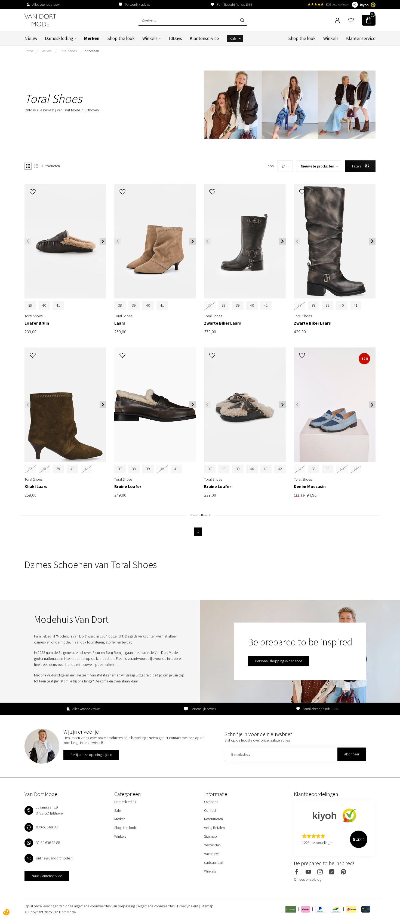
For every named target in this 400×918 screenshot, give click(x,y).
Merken (92, 38)
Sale (233, 38)
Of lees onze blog (307, 879)
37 (120, 468)
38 (120, 305)
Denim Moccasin (310, 486)
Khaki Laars (35, 486)
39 (30, 305)
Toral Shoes (68, 51)
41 (58, 305)
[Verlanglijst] (351, 20)
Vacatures (211, 853)
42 (280, 468)
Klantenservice (204, 38)
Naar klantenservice (47, 875)
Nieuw (30, 38)
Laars (119, 323)
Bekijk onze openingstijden (91, 754)
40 (44, 305)
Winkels (150, 38)
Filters (357, 166)
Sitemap (210, 836)
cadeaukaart (213, 862)
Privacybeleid (188, 906)
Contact (210, 810)
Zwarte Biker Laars (222, 323)
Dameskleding (59, 38)
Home (28, 51)
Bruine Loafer (127, 486)
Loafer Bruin (36, 323)
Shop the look (121, 38)
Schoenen (92, 51)
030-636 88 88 (47, 827)
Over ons (211, 801)
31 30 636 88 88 (48, 842)
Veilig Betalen (214, 827)
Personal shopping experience (278, 660)
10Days (175, 38)
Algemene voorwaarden (157, 906)
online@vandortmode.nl (54, 858)
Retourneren (213, 818)
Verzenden (212, 845)
